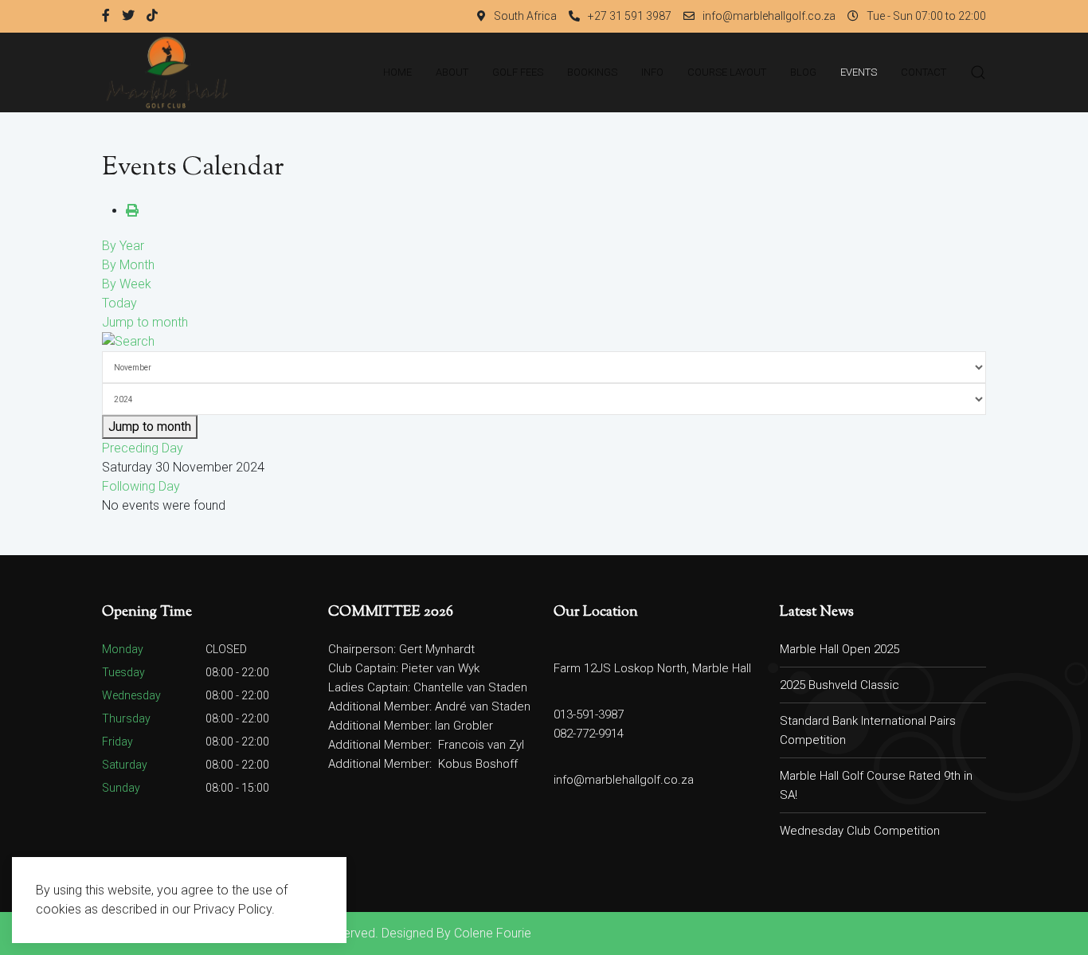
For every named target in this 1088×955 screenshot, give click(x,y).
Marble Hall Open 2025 (839, 649)
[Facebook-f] (106, 16)
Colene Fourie (492, 933)
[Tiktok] (152, 16)
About (452, 72)
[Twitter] (128, 16)
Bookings (592, 72)
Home (397, 72)
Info (652, 72)
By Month (128, 264)
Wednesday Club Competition (860, 831)
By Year (123, 245)
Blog (803, 72)
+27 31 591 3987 (629, 16)
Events (858, 72)
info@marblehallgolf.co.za (769, 16)
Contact (923, 72)
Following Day (141, 486)
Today (119, 303)
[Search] (128, 341)
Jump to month (145, 322)
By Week (126, 284)
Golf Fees (517, 72)
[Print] (132, 210)
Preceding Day (142, 448)
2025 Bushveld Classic (839, 685)
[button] (978, 72)
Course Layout (726, 72)
